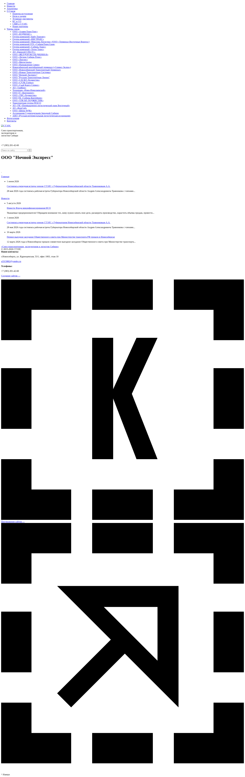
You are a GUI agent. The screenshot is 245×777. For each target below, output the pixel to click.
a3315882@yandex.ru (11, 261)
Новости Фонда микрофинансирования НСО (29, 208)
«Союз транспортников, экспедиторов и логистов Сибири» (30, 246)
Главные (5, 176)
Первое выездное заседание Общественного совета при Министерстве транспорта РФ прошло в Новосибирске (61, 237)
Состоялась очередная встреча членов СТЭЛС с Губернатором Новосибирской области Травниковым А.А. (58, 186)
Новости (5, 198)
